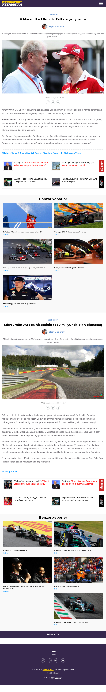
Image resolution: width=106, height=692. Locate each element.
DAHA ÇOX (53, 634)
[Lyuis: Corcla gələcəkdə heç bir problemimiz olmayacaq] (27, 570)
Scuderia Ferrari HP (53, 153)
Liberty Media (10, 471)
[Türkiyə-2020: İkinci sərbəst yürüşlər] (78, 215)
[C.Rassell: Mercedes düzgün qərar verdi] (78, 534)
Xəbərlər (53, 14)
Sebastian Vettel (73, 153)
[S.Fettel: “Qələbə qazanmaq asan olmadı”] (27, 215)
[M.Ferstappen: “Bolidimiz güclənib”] (27, 287)
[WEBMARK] (53, 678)
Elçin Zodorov (57, 26)
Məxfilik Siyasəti (53, 673)
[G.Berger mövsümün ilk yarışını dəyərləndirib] (27, 251)
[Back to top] (99, 685)
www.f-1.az (48, 670)
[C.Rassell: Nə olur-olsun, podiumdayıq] (78, 606)
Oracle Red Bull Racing (30, 153)
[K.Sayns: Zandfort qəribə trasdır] (78, 251)
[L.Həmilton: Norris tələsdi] (27, 534)
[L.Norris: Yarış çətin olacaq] (78, 570)
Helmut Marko (10, 153)
